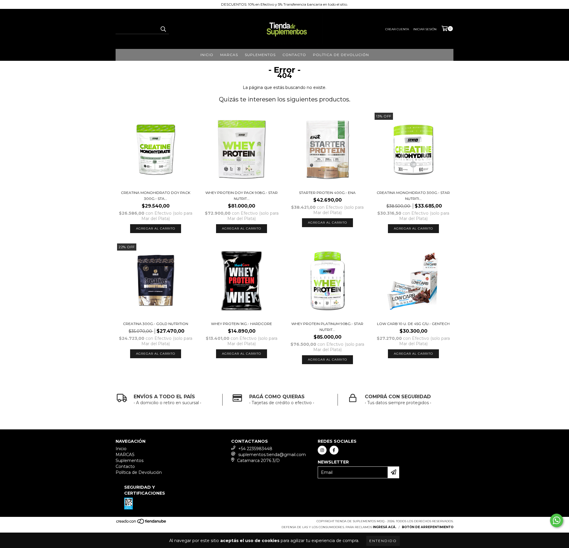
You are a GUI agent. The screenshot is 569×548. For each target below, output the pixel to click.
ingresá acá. (384, 527)
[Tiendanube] (141, 523)
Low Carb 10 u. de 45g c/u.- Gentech (413, 323)
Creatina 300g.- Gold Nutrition (155, 323)
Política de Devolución (341, 54)
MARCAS (229, 54)
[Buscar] (163, 28)
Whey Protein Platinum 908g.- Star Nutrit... (327, 326)
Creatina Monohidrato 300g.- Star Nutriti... (413, 195)
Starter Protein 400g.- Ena (327, 192)
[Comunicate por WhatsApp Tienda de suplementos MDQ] (556, 520)
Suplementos (260, 54)
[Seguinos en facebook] (334, 450)
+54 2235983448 (255, 448)
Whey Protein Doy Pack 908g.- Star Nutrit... (241, 195)
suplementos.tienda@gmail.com (272, 454)
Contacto (294, 54)
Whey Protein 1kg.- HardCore (241, 323)
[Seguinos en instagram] (322, 450)
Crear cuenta (397, 29)
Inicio (206, 54)
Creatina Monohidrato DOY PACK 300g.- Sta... (155, 195)
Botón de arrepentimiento (427, 527)
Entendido (383, 541)
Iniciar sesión (425, 29)
